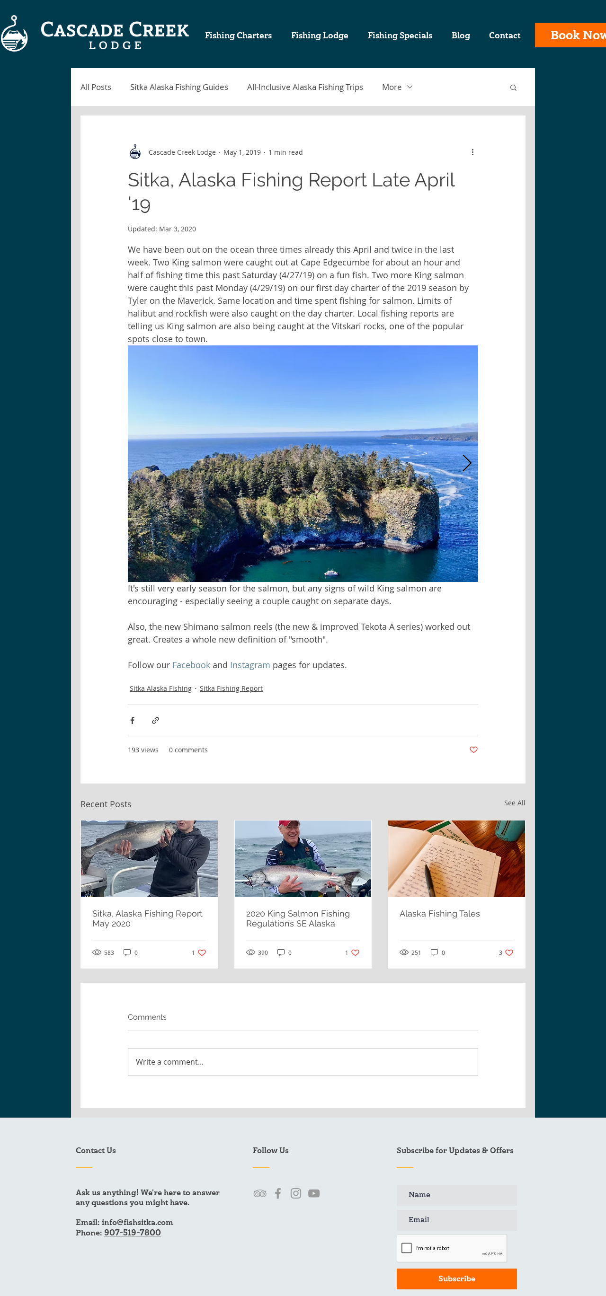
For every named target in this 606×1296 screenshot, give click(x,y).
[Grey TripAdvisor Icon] (260, 1193)
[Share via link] (155, 720)
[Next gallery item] (467, 464)
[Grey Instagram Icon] (296, 1193)
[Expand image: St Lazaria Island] (303, 463)
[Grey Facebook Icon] (278, 1193)
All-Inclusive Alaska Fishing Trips (305, 86)
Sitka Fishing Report (231, 688)
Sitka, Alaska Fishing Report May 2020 (147, 918)
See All (515, 802)
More (392, 86)
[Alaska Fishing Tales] (456, 858)
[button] (513, 87)
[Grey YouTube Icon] (314, 1193)
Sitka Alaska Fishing (161, 688)
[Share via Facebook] (132, 720)
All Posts (95, 86)
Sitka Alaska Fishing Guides (179, 86)
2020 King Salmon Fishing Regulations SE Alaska (298, 918)
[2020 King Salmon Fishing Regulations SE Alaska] (303, 858)
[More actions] (472, 152)
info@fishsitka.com (137, 1222)
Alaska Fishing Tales (440, 913)
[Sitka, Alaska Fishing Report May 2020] (149, 858)
